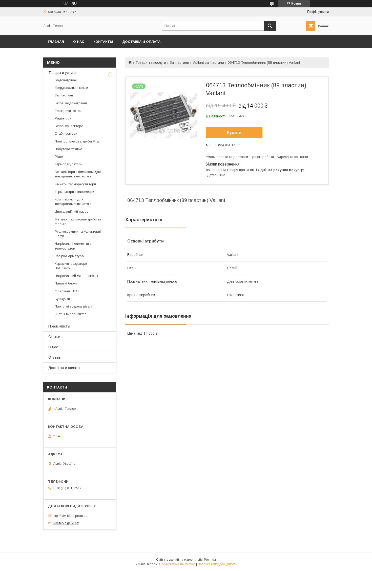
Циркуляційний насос (71, 211)
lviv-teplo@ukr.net (66, 523)
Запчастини (179, 62)
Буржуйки (62, 299)
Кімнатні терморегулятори (75, 184)
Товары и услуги (62, 73)
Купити (234, 132)
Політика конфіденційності (217, 564)
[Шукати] (270, 26)
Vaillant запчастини (208, 62)
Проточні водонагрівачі (73, 306)
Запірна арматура (69, 256)
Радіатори (63, 118)
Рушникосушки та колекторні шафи (78, 234)
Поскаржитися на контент (177, 564)
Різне (59, 156)
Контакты (103, 42)
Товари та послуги (150, 62)
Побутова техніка (68, 149)
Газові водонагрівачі (71, 103)
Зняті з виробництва (71, 314)
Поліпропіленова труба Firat (77, 141)
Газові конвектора (69, 126)
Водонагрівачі (66, 80)
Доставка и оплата (141, 42)
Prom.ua (210, 559)
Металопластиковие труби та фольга (78, 221)
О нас (78, 42)
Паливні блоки (66, 283)
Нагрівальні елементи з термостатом (73, 246)
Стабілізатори (66, 133)
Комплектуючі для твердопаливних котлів (73, 201)
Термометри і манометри (74, 192)
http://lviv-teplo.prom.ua (70, 516)
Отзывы (54, 357)
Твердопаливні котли (71, 88)
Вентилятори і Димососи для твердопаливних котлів (78, 174)
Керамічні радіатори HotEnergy (71, 266)
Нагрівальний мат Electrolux (76, 276)
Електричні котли (68, 111)
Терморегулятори (68, 164)
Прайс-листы (59, 326)
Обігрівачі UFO (67, 291)
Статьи (54, 337)
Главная (56, 42)
